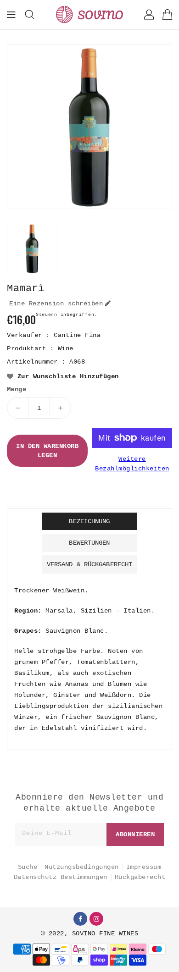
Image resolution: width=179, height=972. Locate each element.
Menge (16, 389)
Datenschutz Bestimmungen (60, 877)
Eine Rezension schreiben (56, 303)
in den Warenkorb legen (47, 450)
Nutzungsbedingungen (82, 867)
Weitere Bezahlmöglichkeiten (132, 463)
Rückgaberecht (140, 877)
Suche (28, 867)
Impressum (144, 867)
